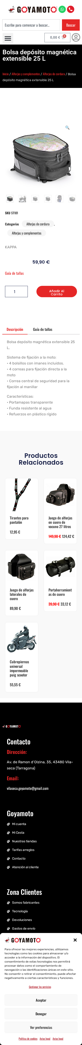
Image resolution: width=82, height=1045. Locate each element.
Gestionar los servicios (40, 987)
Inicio (6, 73)
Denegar (41, 1013)
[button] (75, 939)
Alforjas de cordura (54, 73)
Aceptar (41, 1000)
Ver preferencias (41, 1027)
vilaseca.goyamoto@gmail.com (28, 788)
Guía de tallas (14, 273)
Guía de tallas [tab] (42, 329)
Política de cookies (28, 1038)
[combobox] (31, 25)
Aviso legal (45, 1038)
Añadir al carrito (56, 293)
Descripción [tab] (15, 329)
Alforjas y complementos (26, 73)
